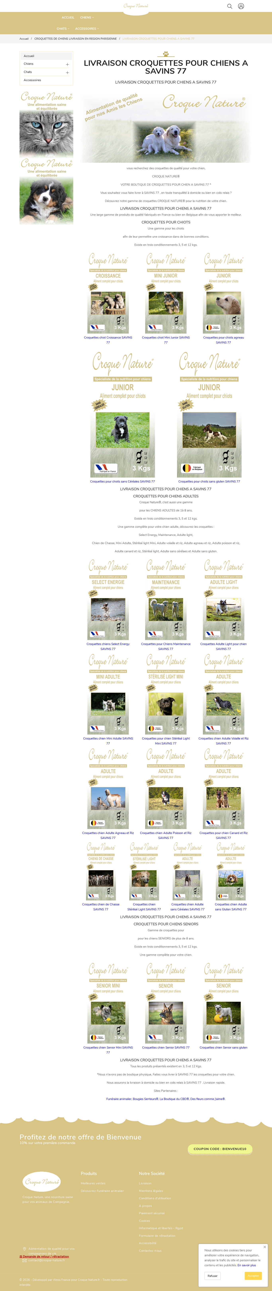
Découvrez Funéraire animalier (102, 1191)
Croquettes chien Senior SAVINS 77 (166, 1048)
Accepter (253, 1276)
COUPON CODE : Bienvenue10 (220, 1149)
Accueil (29, 56)
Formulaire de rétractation (157, 1236)
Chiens (28, 64)
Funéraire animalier (118, 1099)
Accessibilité (148, 1243)
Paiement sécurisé (152, 1213)
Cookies (144, 1221)
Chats (28, 72)
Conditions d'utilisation (155, 1198)
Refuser (212, 1276)
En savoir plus (247, 1265)
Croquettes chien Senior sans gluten (224, 1048)
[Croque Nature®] (42, 1181)
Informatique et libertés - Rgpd (161, 1228)
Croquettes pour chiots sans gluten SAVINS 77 (209, 482)
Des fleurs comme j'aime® (207, 1099)
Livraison (145, 1183)
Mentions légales (151, 1191)
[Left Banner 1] (46, 191)
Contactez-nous (150, 1251)
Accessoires (32, 80)
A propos (145, 1206)
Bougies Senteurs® (145, 1099)
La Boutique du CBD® (174, 1099)
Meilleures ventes (93, 1183)
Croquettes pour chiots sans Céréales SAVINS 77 (122, 482)
